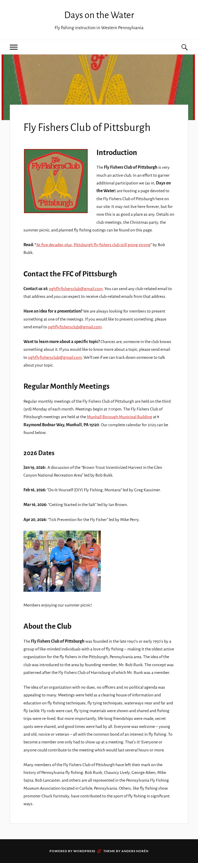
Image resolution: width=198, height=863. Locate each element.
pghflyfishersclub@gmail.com (76, 288)
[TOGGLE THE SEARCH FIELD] (184, 47)
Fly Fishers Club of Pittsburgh (87, 127)
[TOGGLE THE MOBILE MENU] (14, 47)
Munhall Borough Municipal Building (119, 417)
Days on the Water (99, 15)
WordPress (84, 851)
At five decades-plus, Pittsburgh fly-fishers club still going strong (93, 245)
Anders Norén (134, 851)
